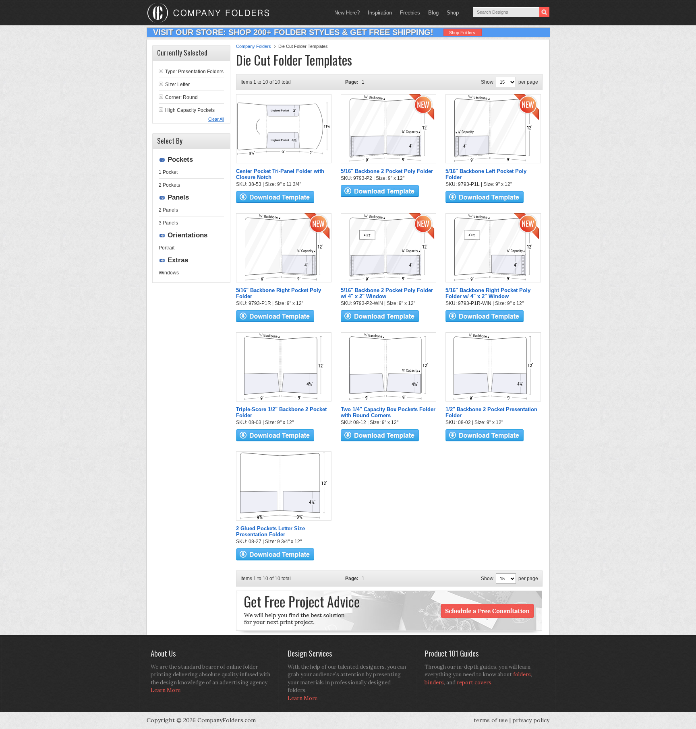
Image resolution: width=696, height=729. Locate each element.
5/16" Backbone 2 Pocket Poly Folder (387, 171)
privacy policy (530, 720)
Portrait (166, 248)
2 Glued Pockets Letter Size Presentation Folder (270, 531)
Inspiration (380, 13)
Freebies (408, 13)
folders (522, 674)
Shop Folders (462, 32)
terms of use (491, 720)
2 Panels (168, 210)
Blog (433, 13)
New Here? (347, 13)
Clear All (216, 119)
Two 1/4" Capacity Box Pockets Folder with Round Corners (388, 412)
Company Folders (253, 46)
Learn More (165, 690)
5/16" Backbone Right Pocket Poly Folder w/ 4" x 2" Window (487, 293)
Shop (451, 13)
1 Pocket (168, 172)
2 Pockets (169, 185)
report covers (474, 682)
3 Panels (168, 223)
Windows (169, 273)
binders (434, 682)
